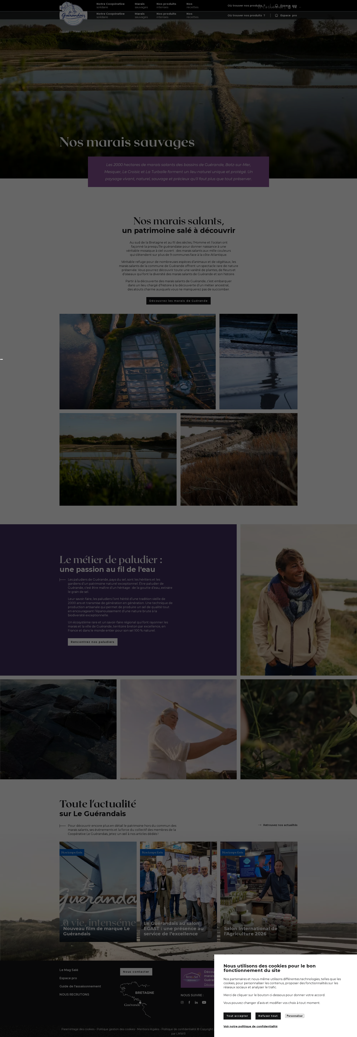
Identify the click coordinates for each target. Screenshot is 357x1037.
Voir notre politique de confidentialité (250, 1026)
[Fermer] (1, 359)
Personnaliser (295, 1016)
